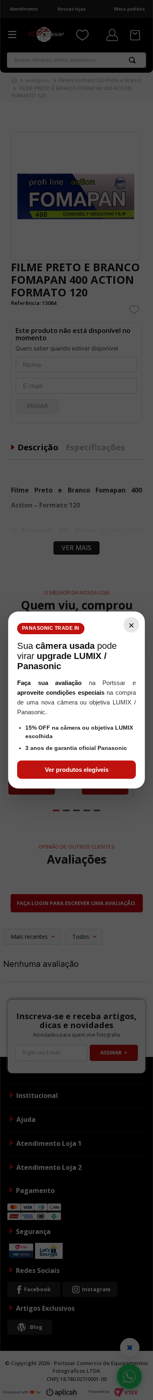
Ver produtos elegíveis (77, 769)
